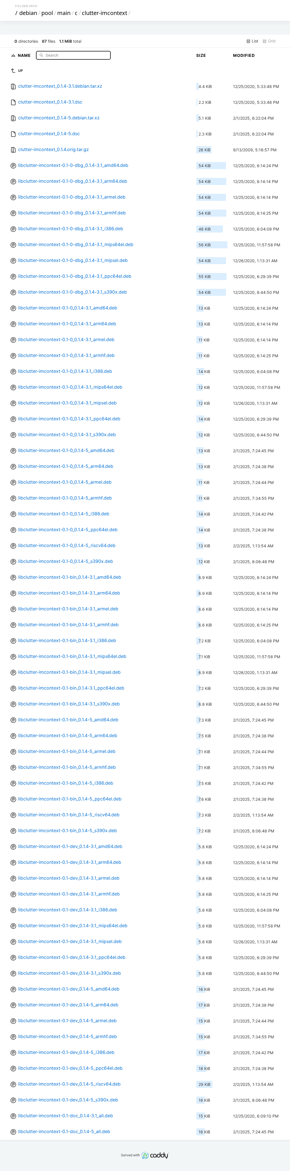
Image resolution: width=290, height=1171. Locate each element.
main (64, 13)
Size (201, 55)
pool (47, 13)
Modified (244, 55)
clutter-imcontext (104, 13)
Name (25, 55)
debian (28, 13)
